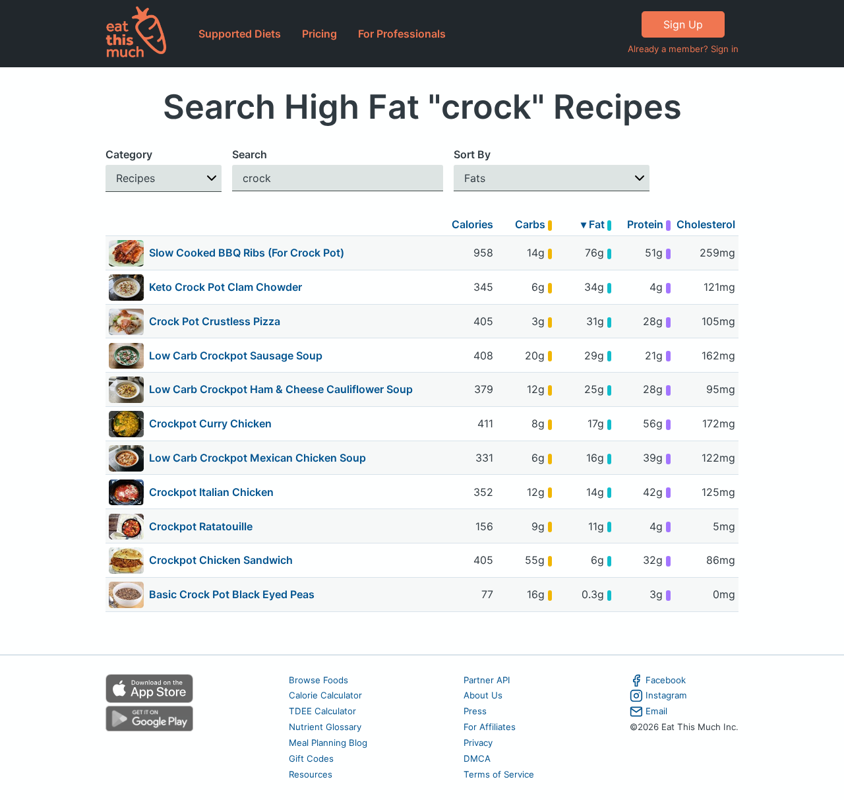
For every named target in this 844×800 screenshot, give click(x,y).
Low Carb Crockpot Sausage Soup (235, 355)
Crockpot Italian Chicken (211, 492)
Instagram (666, 695)
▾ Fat (594, 224)
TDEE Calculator (322, 711)
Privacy (478, 742)
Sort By (472, 154)
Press (475, 711)
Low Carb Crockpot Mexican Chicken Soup (257, 457)
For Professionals (402, 33)
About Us (483, 695)
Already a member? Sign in (683, 49)
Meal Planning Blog (328, 742)
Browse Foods (318, 680)
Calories (472, 224)
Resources (310, 774)
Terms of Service (499, 774)
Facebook (666, 680)
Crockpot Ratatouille (201, 526)
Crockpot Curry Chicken (210, 423)
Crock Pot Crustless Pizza (214, 321)
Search (249, 154)
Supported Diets (239, 33)
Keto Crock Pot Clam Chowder (225, 286)
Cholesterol (706, 224)
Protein (646, 224)
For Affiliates (490, 727)
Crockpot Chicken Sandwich (221, 560)
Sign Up (683, 24)
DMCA (477, 758)
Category (129, 154)
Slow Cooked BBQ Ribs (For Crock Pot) (246, 252)
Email (656, 711)
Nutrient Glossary (325, 727)
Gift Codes (311, 758)
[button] (164, 178)
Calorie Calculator (325, 695)
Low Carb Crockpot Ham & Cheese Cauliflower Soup (281, 389)
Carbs (531, 224)
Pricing (319, 33)
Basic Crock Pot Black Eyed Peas (232, 594)
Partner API (487, 680)
